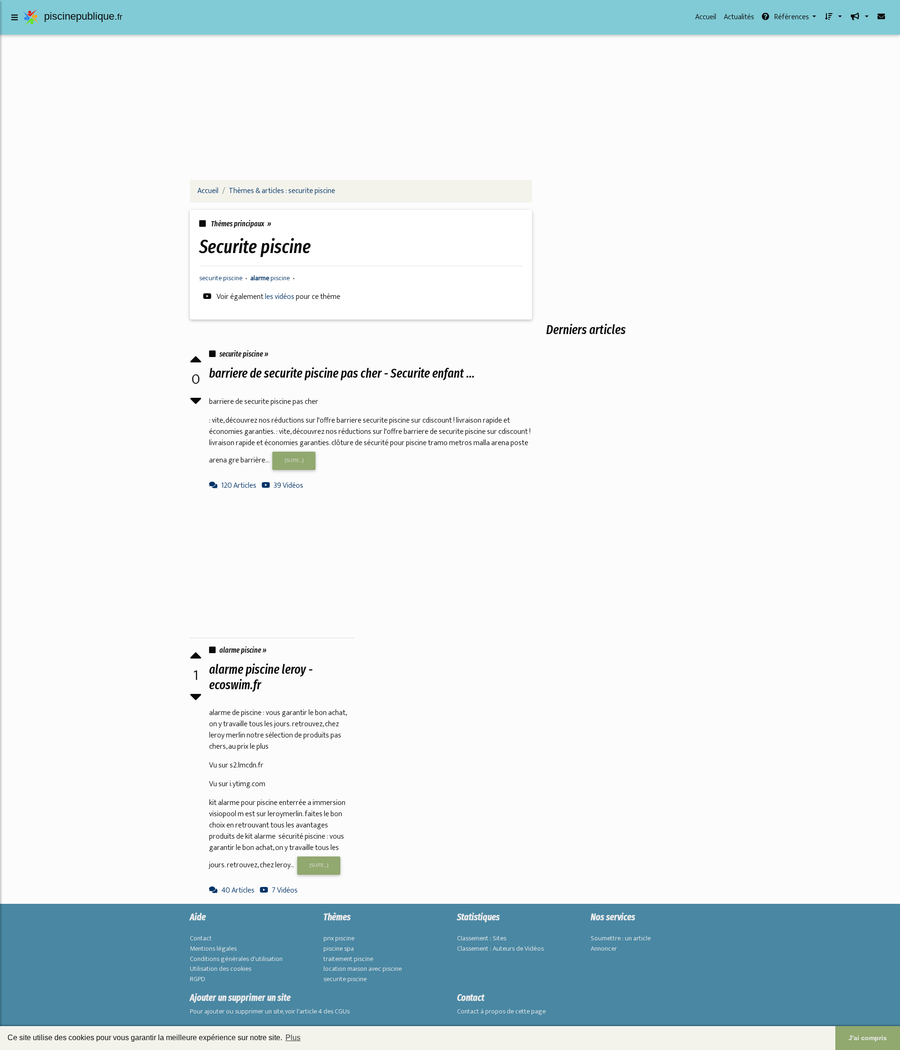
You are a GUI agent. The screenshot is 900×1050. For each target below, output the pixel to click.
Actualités (739, 17)
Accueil (705, 17)
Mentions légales (213, 948)
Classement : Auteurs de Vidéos (500, 948)
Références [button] (791, 17)
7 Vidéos (285, 890)
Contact (201, 938)
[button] (833, 17)
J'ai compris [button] (867, 1038)
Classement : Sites (481, 938)
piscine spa (338, 948)
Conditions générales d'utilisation (236, 959)
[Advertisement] (450, 106)
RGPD (197, 979)
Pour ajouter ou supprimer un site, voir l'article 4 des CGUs (270, 1011)
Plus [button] (292, 1038)
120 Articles (238, 485)
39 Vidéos (288, 485)
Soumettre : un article (621, 938)
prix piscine (338, 938)
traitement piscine (348, 959)
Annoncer (604, 948)
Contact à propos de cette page (501, 1011)
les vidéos (280, 296)
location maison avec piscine (362, 969)
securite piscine (345, 979)
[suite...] (294, 460)
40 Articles (238, 890)
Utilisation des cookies (220, 969)
